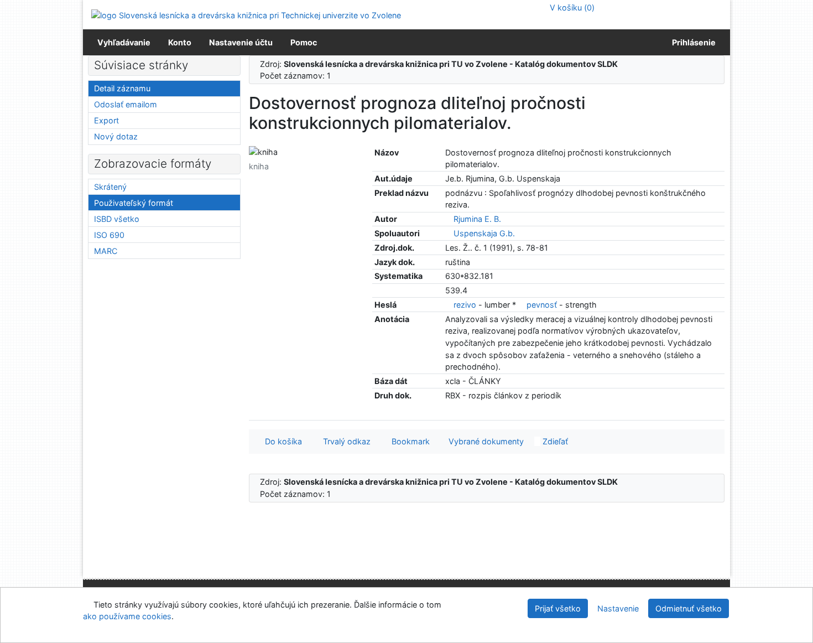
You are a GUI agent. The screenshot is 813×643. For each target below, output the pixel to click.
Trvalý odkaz (345, 441)
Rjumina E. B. (477, 219)
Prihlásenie (692, 42)
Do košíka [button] (281, 441)
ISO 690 (109, 235)
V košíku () (571, 7)
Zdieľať (554, 441)
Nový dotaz (116, 136)
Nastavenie (618, 608)
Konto (179, 42)
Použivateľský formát (133, 203)
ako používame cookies (127, 616)
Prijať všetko (558, 608)
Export (106, 120)
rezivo (465, 304)
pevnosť (542, 304)
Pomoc (303, 42)
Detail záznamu (122, 88)
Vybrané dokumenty (485, 441)
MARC (105, 251)
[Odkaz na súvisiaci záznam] (448, 219)
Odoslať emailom (125, 104)
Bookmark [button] (408, 441)
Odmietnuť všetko (688, 608)
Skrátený (110, 186)
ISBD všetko (116, 219)
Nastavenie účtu (241, 42)
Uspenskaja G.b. (484, 233)
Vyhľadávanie (123, 42)
